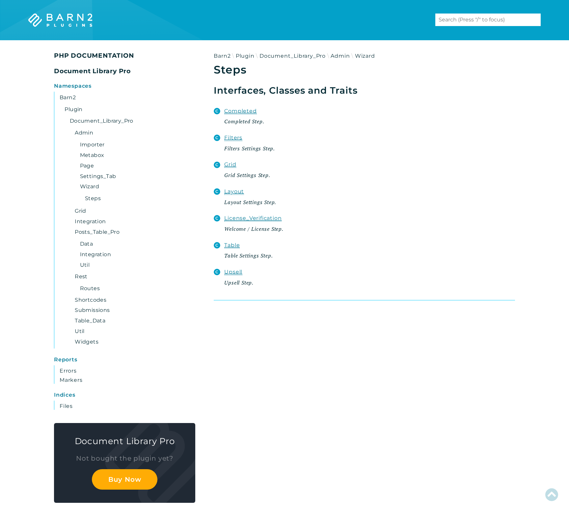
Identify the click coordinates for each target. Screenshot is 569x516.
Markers (71, 380)
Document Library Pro (92, 71)
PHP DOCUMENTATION (94, 55)
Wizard (365, 56)
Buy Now (124, 479)
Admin (340, 56)
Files (66, 406)
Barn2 (222, 56)
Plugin (245, 56)
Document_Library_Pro (292, 56)
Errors (68, 371)
